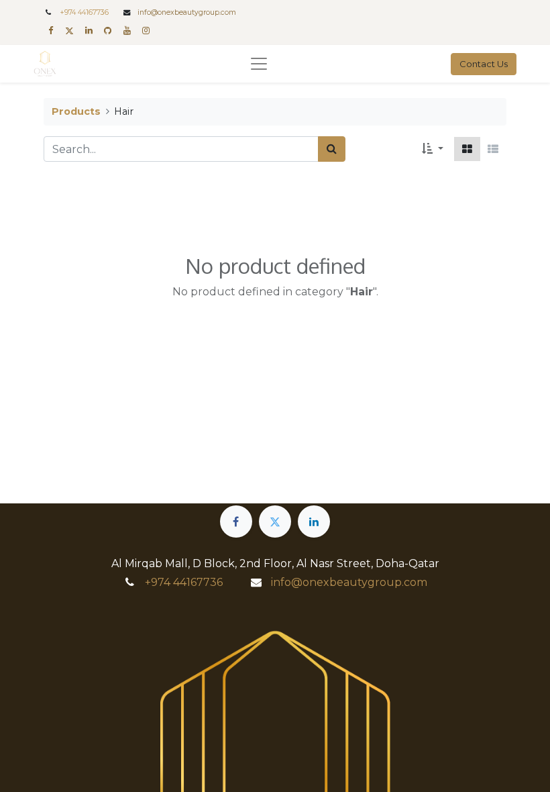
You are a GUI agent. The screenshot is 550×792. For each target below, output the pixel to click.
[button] (432, 149)
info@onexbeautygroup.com (187, 12)
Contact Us (483, 63)
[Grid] (467, 149)
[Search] (331, 149)
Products (76, 111)
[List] (493, 149)
